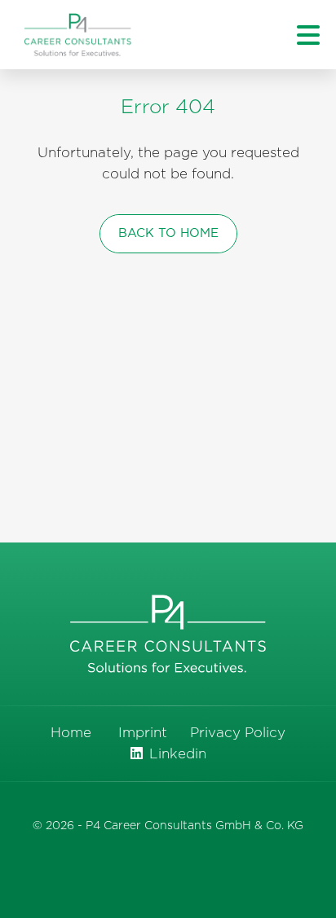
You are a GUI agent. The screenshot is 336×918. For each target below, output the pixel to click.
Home (71, 733)
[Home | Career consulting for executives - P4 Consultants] (77, 34)
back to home (168, 233)
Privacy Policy (237, 733)
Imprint (142, 733)
